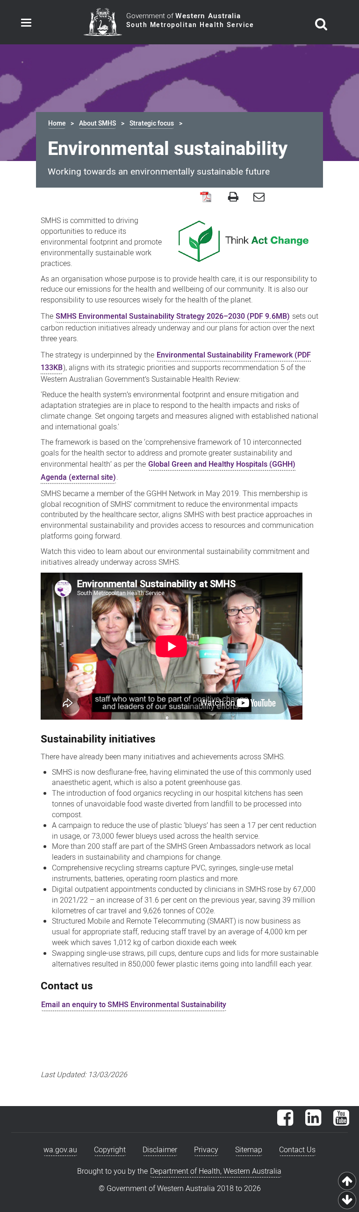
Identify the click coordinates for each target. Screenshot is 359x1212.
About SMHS (97, 123)
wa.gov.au (60, 1150)
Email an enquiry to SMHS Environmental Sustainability (133, 1004)
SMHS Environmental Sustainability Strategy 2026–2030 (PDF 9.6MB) (173, 316)
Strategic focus (151, 123)
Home (56, 123)
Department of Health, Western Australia (215, 1171)
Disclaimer (160, 1150)
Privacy (206, 1150)
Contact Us (297, 1150)
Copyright (110, 1150)
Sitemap (248, 1150)
